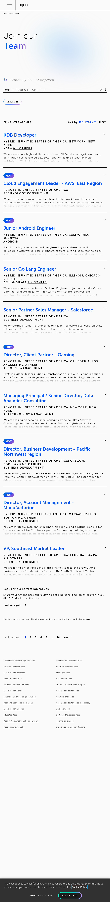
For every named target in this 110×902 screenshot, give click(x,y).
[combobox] (3, 90)
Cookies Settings (41, 895)
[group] (55, 147)
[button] (8, 175)
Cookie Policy (79, 887)
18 (58, 637)
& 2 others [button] (28, 364)
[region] (55, 890)
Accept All (70, 895)
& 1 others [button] (22, 148)
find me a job (11, 605)
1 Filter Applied (19, 122)
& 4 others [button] (37, 282)
